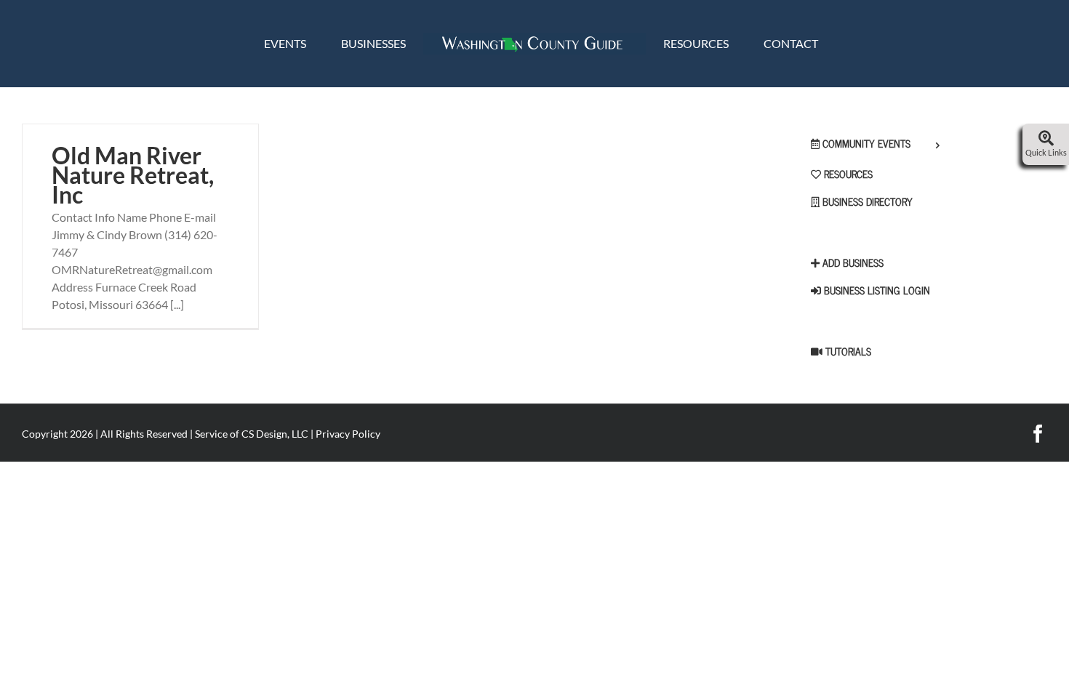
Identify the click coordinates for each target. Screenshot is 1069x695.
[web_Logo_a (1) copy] (534, 38)
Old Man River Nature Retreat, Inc (133, 175)
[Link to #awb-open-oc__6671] (1045, 139)
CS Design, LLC (274, 433)
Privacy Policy (348, 433)
